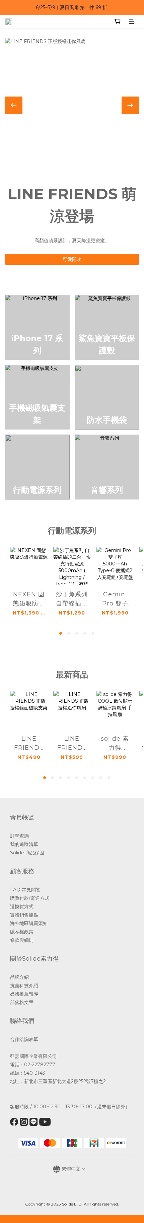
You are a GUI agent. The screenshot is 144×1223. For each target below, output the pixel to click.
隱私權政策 (21, 932)
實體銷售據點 (24, 915)
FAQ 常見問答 (25, 890)
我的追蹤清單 (25, 844)
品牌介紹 (19, 977)
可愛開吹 (72, 259)
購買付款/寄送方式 (29, 898)
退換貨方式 (21, 906)
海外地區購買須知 (29, 923)
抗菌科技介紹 (24, 986)
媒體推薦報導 (24, 994)
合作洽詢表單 (24, 1039)
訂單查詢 (19, 836)
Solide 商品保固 (27, 853)
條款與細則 (21, 940)
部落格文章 (21, 1002)
